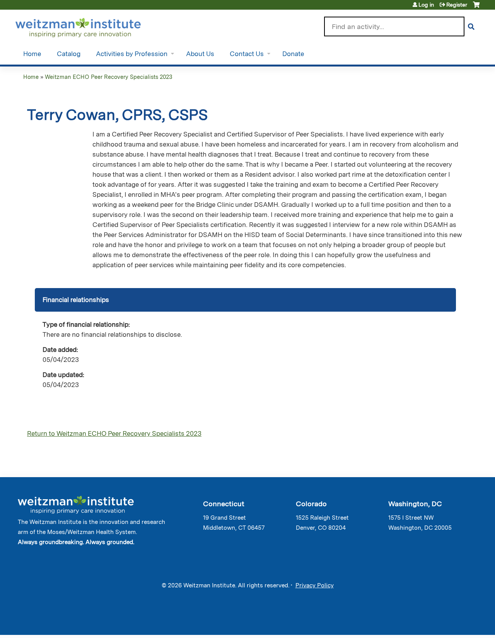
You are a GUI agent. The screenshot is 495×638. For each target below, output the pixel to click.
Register (456, 4)
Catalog (68, 54)
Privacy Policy (314, 585)
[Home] (89, 26)
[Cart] (476, 7)
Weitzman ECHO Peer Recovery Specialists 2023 (108, 76)
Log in (426, 4)
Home (32, 54)
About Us (200, 54)
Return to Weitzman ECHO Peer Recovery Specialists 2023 (114, 433)
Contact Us (247, 54)
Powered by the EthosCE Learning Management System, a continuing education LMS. (452, 622)
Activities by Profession (131, 54)
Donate (293, 54)
